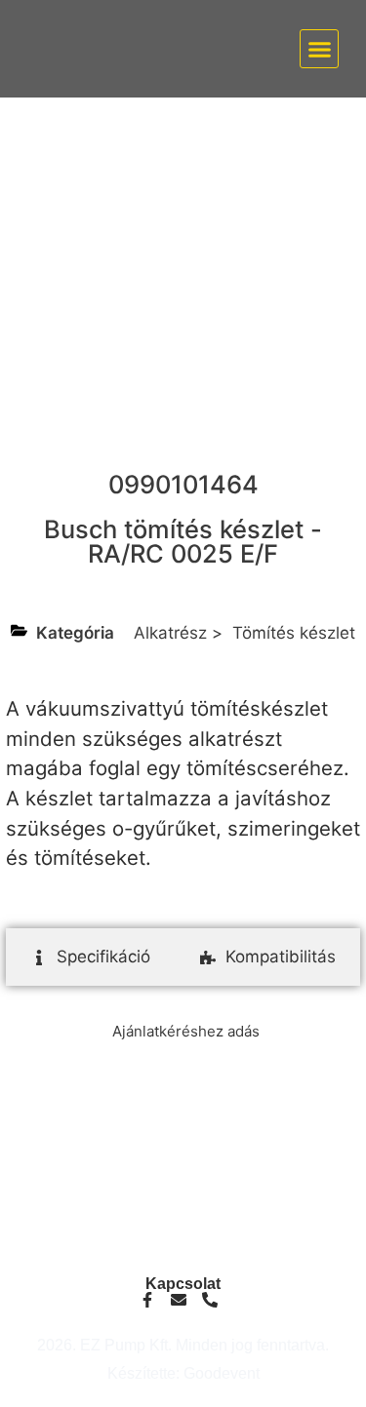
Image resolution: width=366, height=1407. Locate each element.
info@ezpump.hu (183, 1174)
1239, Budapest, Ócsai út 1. (183, 1244)
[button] (319, 48)
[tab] (90, 957)
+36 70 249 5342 (183, 1190)
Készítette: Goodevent (183, 1373)
